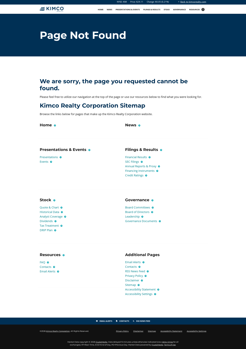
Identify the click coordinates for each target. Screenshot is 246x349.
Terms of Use (170, 345)
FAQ (43, 262)
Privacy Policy (134, 276)
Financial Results (136, 157)
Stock (167, 9)
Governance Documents (141, 221)
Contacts (46, 267)
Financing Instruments (140, 171)
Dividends (47, 221)
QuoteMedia (101, 342)
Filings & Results (151, 9)
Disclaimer (132, 280)
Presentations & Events (128, 9)
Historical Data (50, 212)
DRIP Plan (46, 230)
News (109, 9)
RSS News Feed (135, 271)
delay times (167, 342)
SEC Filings (132, 162)
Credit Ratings (134, 175)
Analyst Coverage (51, 216)
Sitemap (131, 285)
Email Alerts (48, 271)
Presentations (49, 157)
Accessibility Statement (140, 289)
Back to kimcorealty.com (192, 1)
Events (44, 162)
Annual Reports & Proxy (141, 166)
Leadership (132, 216)
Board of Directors (137, 212)
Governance (179, 9)
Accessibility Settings (139, 294)
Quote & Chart (50, 207)
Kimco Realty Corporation (58, 331)
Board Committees (138, 207)
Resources (194, 9)
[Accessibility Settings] (203, 11)
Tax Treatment (50, 226)
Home (100, 9)
